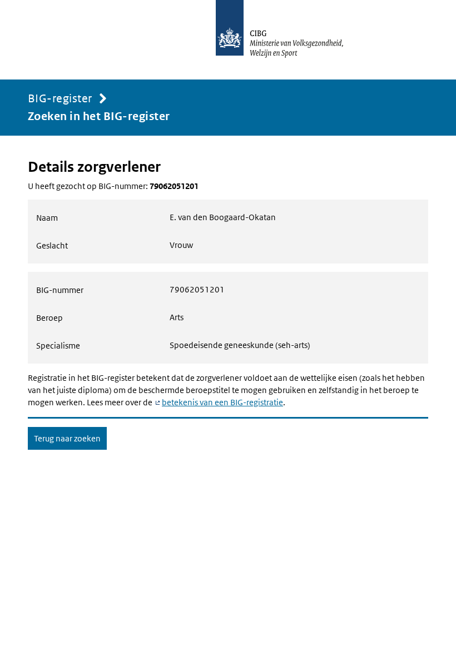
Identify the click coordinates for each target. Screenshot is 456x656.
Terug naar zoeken (67, 438)
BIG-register (60, 98)
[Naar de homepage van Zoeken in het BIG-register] (291, 39)
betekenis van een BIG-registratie (222, 402)
